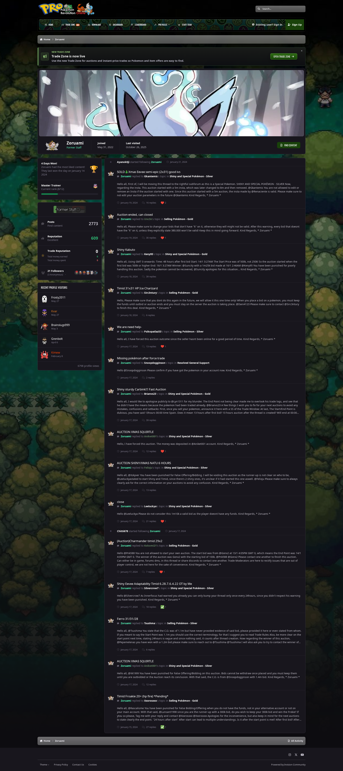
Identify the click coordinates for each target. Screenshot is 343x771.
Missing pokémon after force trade (141, 358)
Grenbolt (57, 339)
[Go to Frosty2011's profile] (44, 299)
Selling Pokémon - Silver (188, 331)
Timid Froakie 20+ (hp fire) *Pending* (142, 696)
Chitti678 (122, 531)
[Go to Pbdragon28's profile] (91, 272)
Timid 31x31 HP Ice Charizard (137, 288)
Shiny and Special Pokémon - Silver (191, 176)
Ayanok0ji (123, 162)
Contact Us (78, 764)
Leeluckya (150, 506)
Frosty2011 (58, 297)
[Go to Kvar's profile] (44, 313)
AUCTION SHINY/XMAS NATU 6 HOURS (144, 463)
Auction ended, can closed (135, 214)
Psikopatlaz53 (152, 331)
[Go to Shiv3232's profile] (88, 272)
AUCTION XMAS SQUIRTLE (135, 432)
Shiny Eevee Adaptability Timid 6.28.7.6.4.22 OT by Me (154, 584)
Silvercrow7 (151, 588)
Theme (44, 764)
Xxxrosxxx (150, 700)
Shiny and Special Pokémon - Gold (186, 254)
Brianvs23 (150, 393)
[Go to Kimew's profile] (44, 354)
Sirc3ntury (150, 292)
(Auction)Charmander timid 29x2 (139, 541)
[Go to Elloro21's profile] (95, 272)
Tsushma (149, 623)
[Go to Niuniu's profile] (80, 272)
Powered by (288, 764)
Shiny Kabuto (126, 250)
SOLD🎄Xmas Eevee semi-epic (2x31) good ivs (148, 172)
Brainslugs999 (60, 325)
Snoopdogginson (154, 362)
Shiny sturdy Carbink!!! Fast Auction (141, 389)
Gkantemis (151, 176)
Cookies (92, 764)
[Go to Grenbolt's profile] (44, 340)
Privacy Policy (61, 764)
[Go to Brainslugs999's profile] (44, 327)
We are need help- (129, 327)
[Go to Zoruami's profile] (111, 174)
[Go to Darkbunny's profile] (76, 272)
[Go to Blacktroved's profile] (84, 272)
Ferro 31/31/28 (127, 619)
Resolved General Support (193, 362)
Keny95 (148, 254)
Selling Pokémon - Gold (178, 219)
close (120, 502)
